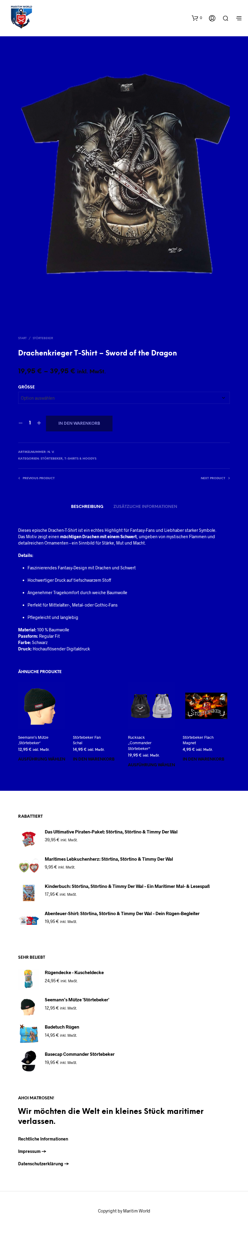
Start (22, 338)
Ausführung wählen (41, 759)
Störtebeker (43, 338)
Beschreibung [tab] (87, 507)
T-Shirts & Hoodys (80, 458)
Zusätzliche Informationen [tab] (145, 507)
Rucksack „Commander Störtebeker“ (140, 743)
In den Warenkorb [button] (94, 759)
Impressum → (32, 1151)
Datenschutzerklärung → (43, 1163)
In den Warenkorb (79, 424)
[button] (197, 18)
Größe (26, 387)
